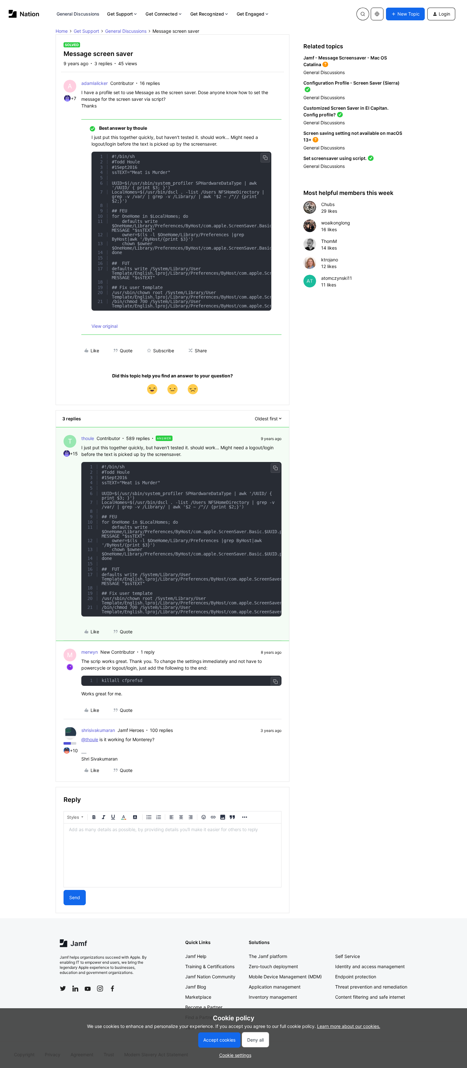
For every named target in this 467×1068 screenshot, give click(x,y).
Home (62, 31)
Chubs (328, 204)
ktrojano (329, 259)
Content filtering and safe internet (370, 997)
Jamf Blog (195, 986)
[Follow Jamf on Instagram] (100, 988)
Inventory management (273, 997)
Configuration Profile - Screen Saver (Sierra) (351, 83)
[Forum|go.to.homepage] (24, 14)
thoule (87, 438)
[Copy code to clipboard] (265, 157)
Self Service (347, 956)
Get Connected (161, 14)
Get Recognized (207, 14)
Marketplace (198, 997)
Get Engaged (250, 14)
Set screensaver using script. (335, 158)
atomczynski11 (336, 278)
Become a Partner (203, 1007)
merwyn (89, 652)
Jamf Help (195, 956)
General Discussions (78, 14)
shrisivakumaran (98, 730)
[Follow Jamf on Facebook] (112, 988)
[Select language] (377, 14)
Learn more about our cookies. (348, 1026)
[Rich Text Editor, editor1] (172, 855)
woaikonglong (335, 222)
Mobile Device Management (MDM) (285, 976)
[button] (405, 14)
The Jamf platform (268, 956)
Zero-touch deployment (273, 966)
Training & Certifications (209, 966)
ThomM (329, 241)
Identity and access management (370, 966)
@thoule (89, 739)
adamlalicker (94, 83)
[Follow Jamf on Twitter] (63, 988)
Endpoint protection (355, 976)
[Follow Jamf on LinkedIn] (75, 988)
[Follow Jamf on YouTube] (88, 988)
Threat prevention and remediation (371, 986)
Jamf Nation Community (210, 976)
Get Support (120, 14)
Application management (275, 986)
